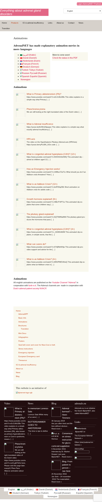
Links (50, 23)
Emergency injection (26, 353)
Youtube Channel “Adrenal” (64, 282)
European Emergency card (29, 356)
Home (4, 23)
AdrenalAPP (23, 314)
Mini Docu (22, 333)
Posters (21, 341)
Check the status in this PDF (64, 58)
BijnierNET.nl (80, 432)
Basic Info (22, 318)
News (81, 23)
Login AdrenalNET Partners (89, 4)
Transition (6, 28)
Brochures (22, 326)
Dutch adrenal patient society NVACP (29, 288)
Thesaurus (22, 360)
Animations (22, 322)
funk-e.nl (32, 285)
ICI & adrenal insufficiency (33, 23)
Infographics (23, 337)
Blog (17, 376)
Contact (71, 23)
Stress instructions (25, 349)
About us (60, 23)
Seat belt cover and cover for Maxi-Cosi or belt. (36, 345)
